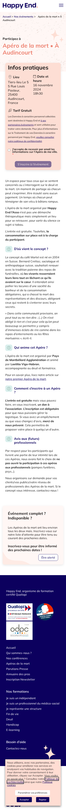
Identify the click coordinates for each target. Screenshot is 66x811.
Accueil (7, 16)
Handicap (12, 724)
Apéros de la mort (18, 663)
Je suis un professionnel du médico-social (32, 703)
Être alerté (48, 557)
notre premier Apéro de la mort (25, 379)
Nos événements (23, 16)
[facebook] (8, 805)
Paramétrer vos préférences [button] (32, 792)
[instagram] (12, 805)
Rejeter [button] (42, 799)
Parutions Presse (17, 669)
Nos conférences (17, 658)
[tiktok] (20, 805)
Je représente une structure (24, 708)
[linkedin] (16, 805)
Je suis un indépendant (21, 698)
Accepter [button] (24, 799)
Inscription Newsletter (20, 679)
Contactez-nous (16, 748)
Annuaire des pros (18, 674)
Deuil (9, 719)
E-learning (13, 730)
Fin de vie (12, 714)
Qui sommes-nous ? (19, 653)
